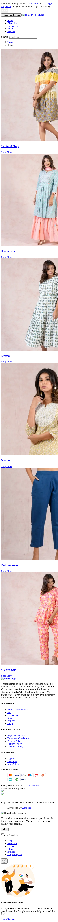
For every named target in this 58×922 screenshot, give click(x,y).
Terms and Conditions (18, 738)
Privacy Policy (14, 741)
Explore (11, 31)
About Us (12, 23)
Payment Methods (16, 735)
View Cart (12, 761)
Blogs (10, 28)
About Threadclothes (17, 709)
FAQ (9, 712)
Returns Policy (14, 744)
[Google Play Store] (2, 794)
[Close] (4, 861)
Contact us (12, 715)
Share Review (8, 919)
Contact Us (12, 26)
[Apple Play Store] (2, 791)
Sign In (11, 758)
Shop (10, 20)
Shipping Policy (15, 746)
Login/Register (14, 854)
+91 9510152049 (32, 785)
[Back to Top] (2, 833)
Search (4, 36)
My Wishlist (13, 764)
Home (10, 42)
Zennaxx (26, 807)
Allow (4, 829)
